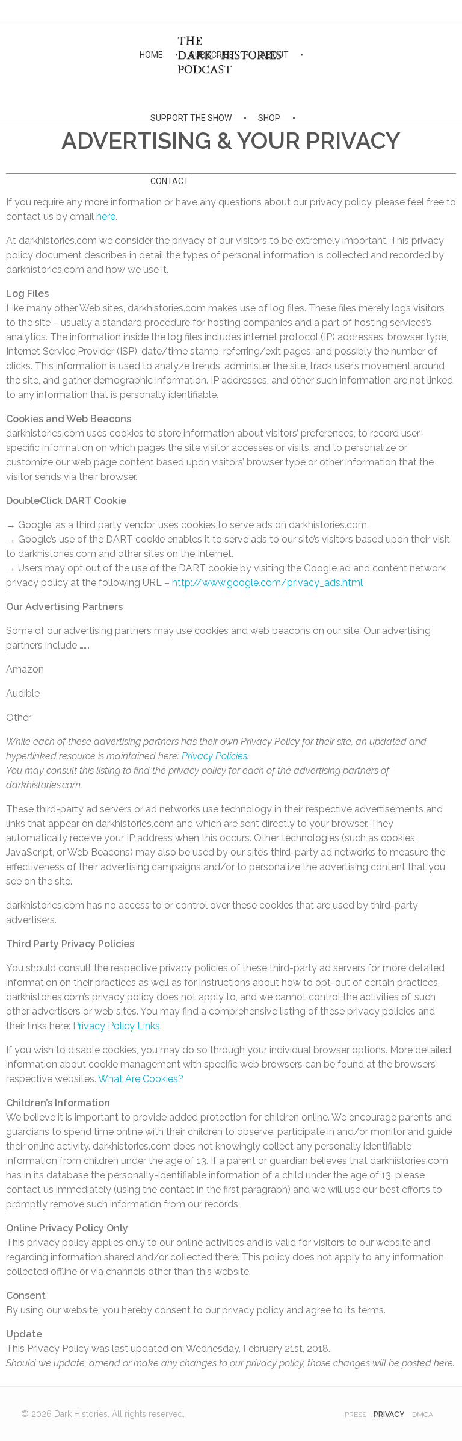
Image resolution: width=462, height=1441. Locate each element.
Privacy (389, 1414)
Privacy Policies (214, 756)
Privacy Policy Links (116, 1026)
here (106, 216)
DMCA (422, 1414)
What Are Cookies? (140, 1079)
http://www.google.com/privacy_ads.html (267, 582)
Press (355, 1414)
